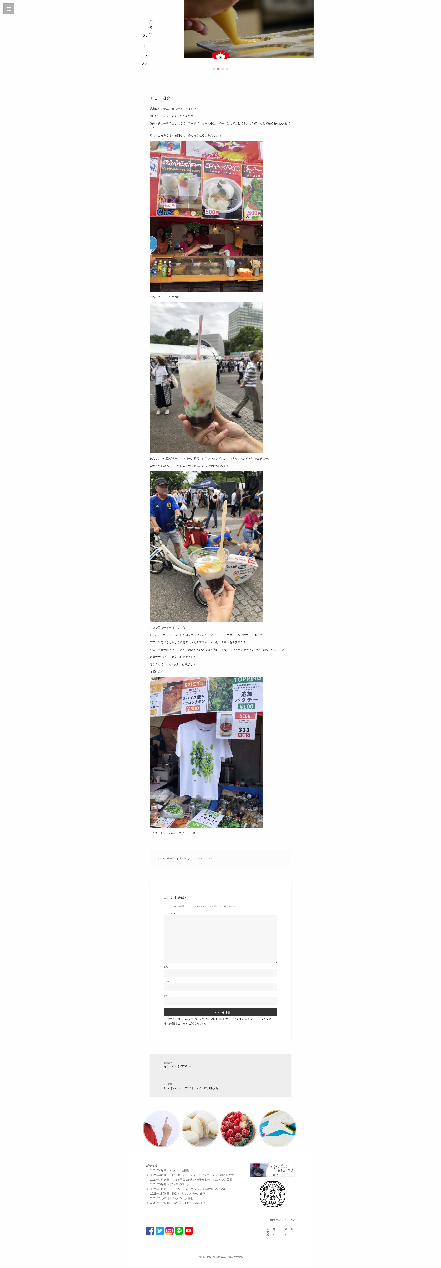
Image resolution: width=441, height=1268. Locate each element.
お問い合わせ (267, 1232)
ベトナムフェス (205, 858)
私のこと (286, 1231)
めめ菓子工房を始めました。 (191, 1203)
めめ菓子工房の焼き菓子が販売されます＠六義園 (202, 1179)
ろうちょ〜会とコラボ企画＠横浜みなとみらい (200, 1189)
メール (167, 981)
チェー (194, 858)
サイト (167, 995)
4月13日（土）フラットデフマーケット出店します (203, 1175)
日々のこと (273, 1231)
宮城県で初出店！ (181, 1184)
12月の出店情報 (183, 1198)
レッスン (279, 1232)
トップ (292, 1231)
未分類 (183, 858)
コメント (169, 913)
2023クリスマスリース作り (188, 1193)
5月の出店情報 (181, 1170)
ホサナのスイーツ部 (282, 1220)
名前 (166, 967)
